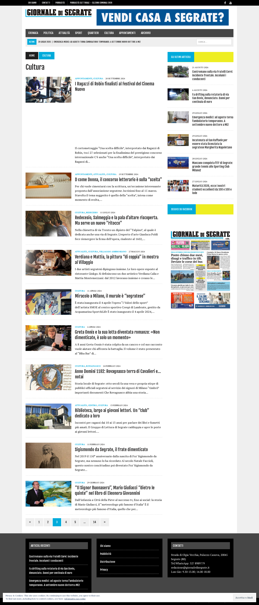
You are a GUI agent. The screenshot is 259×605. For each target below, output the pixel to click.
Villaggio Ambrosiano (113, 251)
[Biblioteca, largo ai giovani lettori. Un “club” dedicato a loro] (48, 427)
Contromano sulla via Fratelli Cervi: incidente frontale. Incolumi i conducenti (212, 75)
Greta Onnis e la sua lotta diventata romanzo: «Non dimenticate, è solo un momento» (117, 334)
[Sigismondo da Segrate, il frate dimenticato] (48, 466)
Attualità (64, 33)
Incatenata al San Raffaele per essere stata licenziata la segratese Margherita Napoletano (212, 143)
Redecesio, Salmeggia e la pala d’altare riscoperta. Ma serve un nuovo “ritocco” (116, 220)
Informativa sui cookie (75, 598)
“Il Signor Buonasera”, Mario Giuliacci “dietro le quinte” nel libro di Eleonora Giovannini (115, 490)
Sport (78, 33)
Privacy (104, 569)
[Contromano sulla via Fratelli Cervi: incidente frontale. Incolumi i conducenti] (178, 75)
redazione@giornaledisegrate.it (190, 567)
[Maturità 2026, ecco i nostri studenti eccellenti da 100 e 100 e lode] (178, 189)
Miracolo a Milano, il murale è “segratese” (110, 296)
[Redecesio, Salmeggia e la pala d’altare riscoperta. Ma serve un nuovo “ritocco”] (48, 234)
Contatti (46, 2)
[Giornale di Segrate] (58, 13)
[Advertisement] (118, 120)
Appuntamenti (127, 33)
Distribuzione (107, 561)
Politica (48, 33)
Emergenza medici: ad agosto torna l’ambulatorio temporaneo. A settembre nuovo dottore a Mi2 (212, 121)
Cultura (109, 33)
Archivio (146, 33)
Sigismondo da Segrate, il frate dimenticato (111, 449)
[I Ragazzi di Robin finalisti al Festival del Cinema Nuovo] (48, 100)
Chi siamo (32, 2)
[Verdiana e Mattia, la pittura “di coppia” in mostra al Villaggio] (48, 273)
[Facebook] (225, 2)
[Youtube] (230, 2)
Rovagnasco (93, 366)
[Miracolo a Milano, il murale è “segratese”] (48, 312)
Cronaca (33, 33)
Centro (92, 405)
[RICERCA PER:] (214, 41)
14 (94, 522)
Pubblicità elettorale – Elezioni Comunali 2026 (91, 2)
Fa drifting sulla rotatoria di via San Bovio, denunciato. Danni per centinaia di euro (211, 98)
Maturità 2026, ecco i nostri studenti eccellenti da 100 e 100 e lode (212, 189)
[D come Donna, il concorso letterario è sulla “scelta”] (48, 196)
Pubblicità (60, 2)
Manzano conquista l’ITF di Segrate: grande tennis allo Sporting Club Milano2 (212, 166)
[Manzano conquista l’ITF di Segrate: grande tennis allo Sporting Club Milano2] (178, 166)
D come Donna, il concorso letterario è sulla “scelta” (118, 179)
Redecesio (92, 212)
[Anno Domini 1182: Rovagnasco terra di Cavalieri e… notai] (48, 388)
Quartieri (93, 33)
